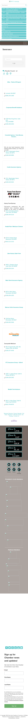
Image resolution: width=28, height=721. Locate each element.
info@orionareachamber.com (10, 609)
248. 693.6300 (7, 607)
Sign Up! (14, 706)
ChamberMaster (11, 718)
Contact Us (16, 416)
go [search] (14, 63)
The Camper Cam (6, 30)
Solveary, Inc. (5, 25)
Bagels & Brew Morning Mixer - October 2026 (15, 12)
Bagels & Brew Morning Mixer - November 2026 (16, 18)
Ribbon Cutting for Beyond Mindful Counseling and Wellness (14, 8)
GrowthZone (17, 716)
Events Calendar (18, 413)
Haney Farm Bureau (10, 203)
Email (6, 670)
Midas (3, 28)
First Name (7, 677)
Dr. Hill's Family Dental (7, 32)
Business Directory (8, 413)
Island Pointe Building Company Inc (10, 35)
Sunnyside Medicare (10, 343)
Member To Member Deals (14, 414)
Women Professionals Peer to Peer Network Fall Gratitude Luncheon (14, 22)
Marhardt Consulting (7, 37)
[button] (3, 71)
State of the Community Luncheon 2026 (15, 15)
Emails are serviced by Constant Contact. (13, 701)
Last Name (7, 684)
